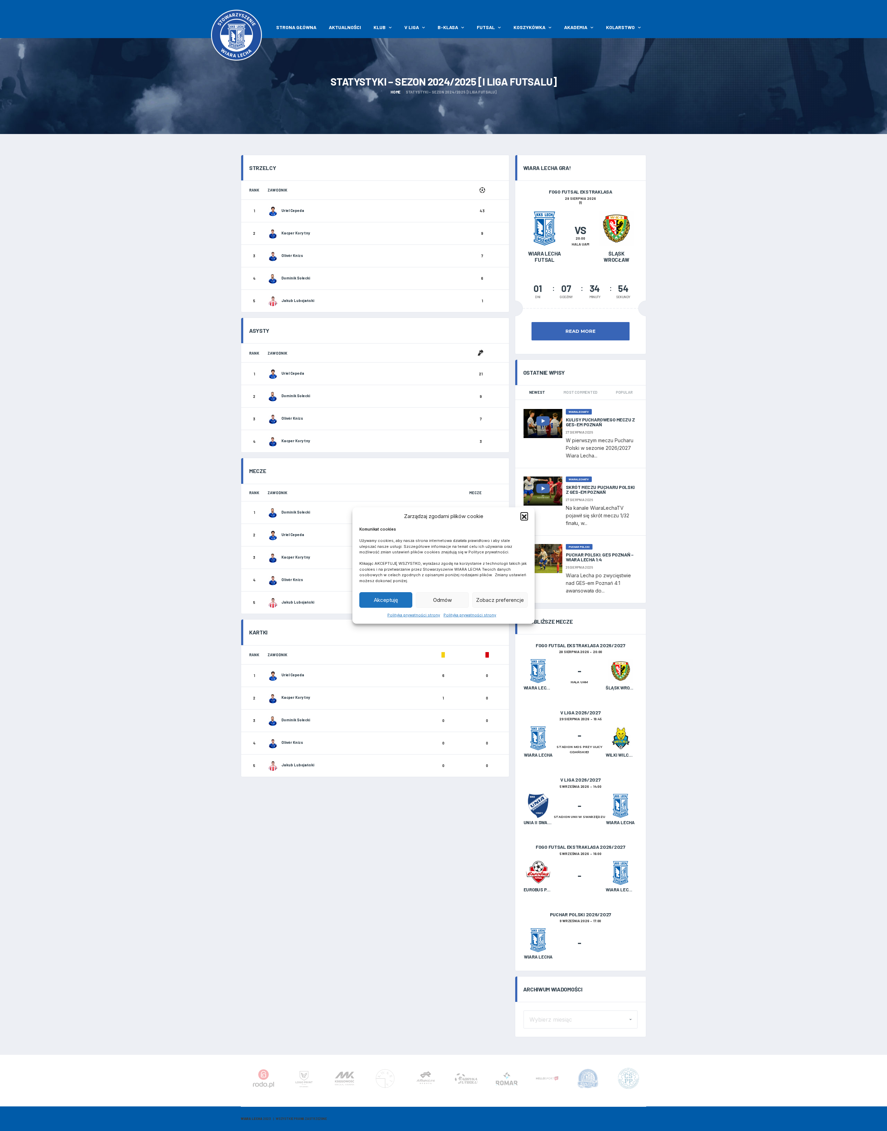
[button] (524, 516)
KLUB (380, 27)
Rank (254, 190)
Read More (580, 331)
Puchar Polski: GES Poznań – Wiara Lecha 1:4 (600, 557)
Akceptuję (386, 600)
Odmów (442, 600)
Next (645, 1081)
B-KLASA (448, 27)
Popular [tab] (624, 392)
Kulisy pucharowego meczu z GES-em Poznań (600, 422)
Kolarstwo (620, 27)
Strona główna (296, 27)
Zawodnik (277, 190)
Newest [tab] (537, 392)
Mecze (475, 492)
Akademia (575, 27)
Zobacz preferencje (500, 600)
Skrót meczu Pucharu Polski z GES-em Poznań (600, 489)
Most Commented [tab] (580, 392)
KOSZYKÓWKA (529, 27)
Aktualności (345, 27)
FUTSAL (486, 27)
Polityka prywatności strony (413, 615)
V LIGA (411, 27)
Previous (242, 1081)
